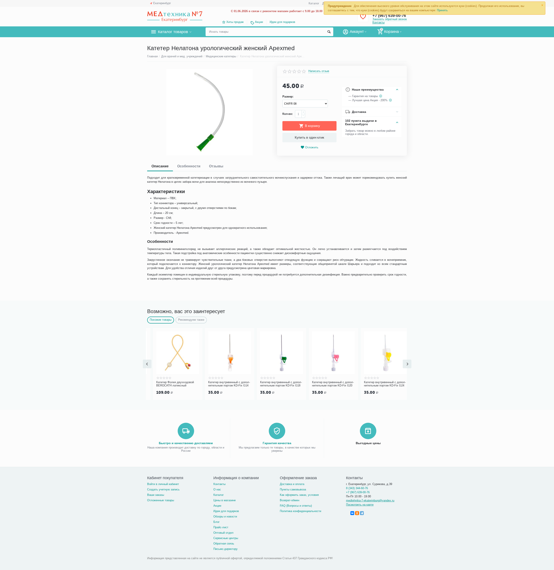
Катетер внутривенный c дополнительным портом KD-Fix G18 (275, 384)
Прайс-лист (220, 527)
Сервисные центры (225, 538)
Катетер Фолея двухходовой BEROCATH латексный (169, 384)
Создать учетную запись (163, 489)
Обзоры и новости (225, 516)
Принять (442, 10)
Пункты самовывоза (293, 489)
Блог (216, 522)
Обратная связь (223, 543)
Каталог (314, 3)
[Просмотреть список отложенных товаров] (362, 19)
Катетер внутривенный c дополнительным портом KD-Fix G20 (327, 384)
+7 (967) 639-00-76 (358, 492)
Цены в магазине (224, 500)
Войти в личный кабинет (163, 484)
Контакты (378, 22)
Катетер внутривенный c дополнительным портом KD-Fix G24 (379, 384)
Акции (259, 22)
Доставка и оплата (292, 484)
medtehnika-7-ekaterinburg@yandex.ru (370, 500)
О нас (217, 489)
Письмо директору (225, 549)
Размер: (287, 96)
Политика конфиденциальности (300, 511)
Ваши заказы (155, 494)
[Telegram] (362, 513)
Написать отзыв (318, 71)
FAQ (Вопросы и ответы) (296, 505)
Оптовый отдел (223, 532)
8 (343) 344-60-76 (357, 488)
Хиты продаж (235, 22)
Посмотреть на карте (360, 504)
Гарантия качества (277, 443)
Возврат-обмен (289, 500)
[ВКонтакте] (352, 513)
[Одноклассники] (357, 513)
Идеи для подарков (282, 22)
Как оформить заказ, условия (299, 494)
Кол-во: (287, 113)
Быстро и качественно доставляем (186, 443)
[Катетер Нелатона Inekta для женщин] (209, 112)
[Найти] (329, 31)
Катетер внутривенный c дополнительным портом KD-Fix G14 (223, 384)
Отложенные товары (160, 500)
